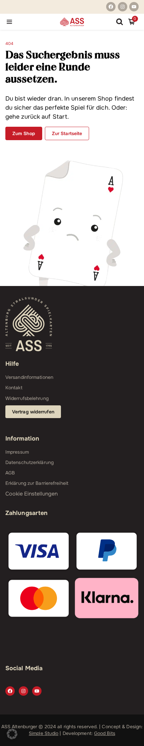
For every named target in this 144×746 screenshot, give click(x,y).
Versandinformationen (29, 377)
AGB (10, 473)
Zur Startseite (67, 133)
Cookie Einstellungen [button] (31, 493)
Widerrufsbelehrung (27, 398)
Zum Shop (23, 133)
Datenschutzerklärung (29, 462)
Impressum (17, 452)
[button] (12, 734)
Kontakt (13, 388)
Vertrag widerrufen (33, 412)
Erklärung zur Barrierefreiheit (36, 483)
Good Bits (104, 733)
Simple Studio (43, 733)
